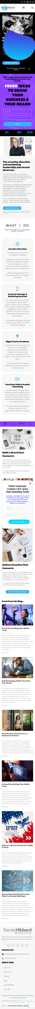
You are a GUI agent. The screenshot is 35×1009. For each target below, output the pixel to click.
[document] (17, 504)
